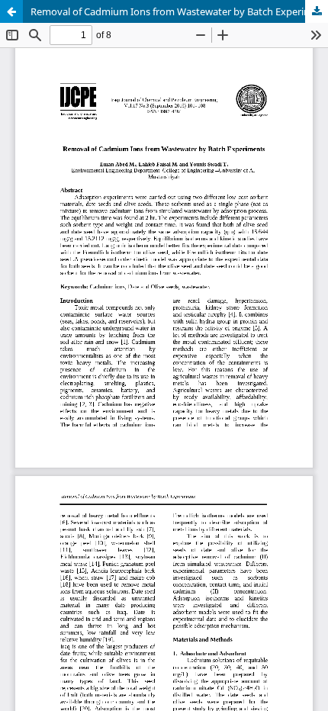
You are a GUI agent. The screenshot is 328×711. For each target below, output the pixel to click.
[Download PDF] (316, 11)
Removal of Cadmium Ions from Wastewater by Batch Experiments (179, 11)
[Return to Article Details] (11, 11)
